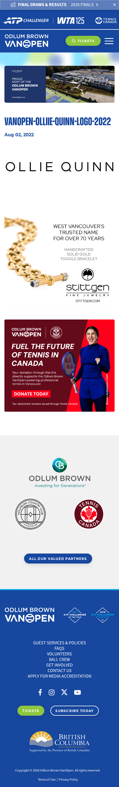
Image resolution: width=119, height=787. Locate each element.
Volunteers (59, 654)
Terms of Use (47, 780)
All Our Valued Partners (58, 558)
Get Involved (59, 665)
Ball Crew (59, 659)
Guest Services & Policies (59, 643)
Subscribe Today (74, 710)
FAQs (59, 648)
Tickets (86, 41)
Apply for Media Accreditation (59, 676)
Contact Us (60, 670)
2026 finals (82, 4)
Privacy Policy (68, 780)
